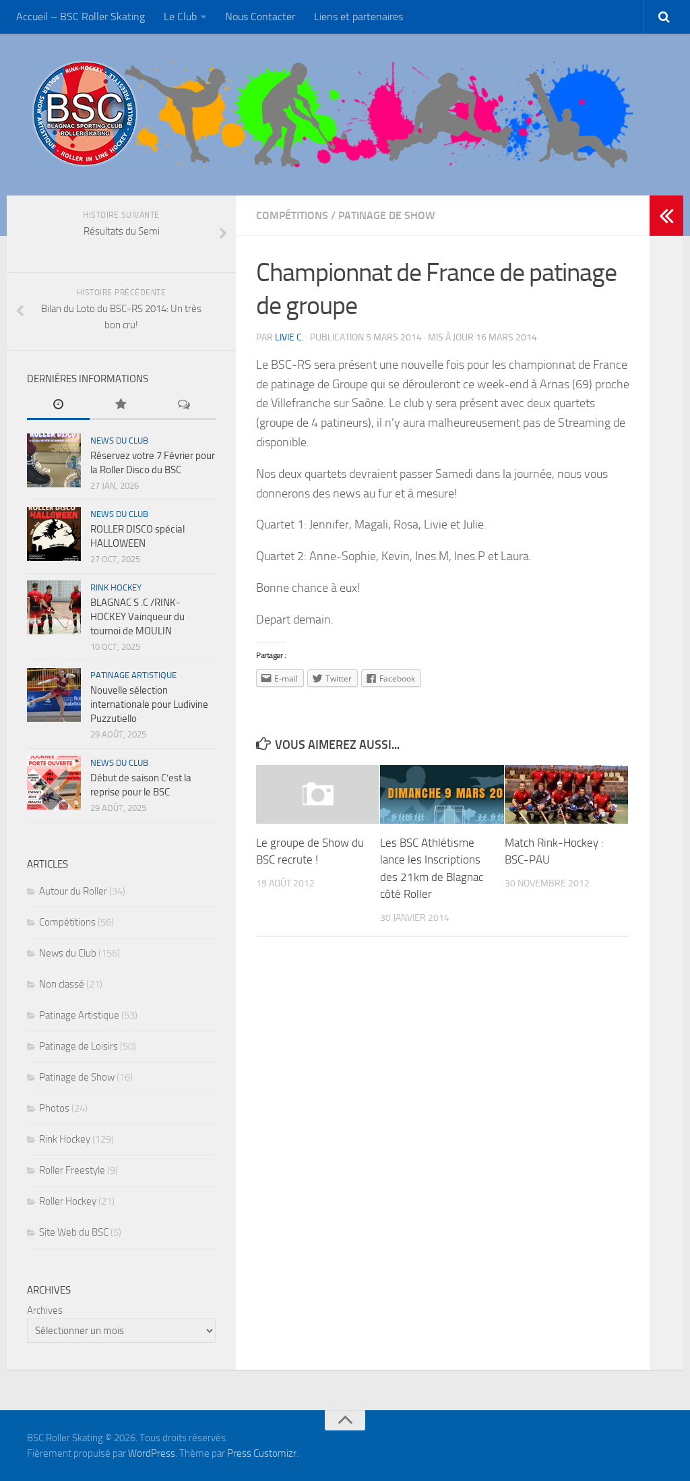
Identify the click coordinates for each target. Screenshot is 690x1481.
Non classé (61, 984)
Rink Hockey (116, 587)
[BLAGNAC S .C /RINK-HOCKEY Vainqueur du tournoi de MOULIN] (54, 607)
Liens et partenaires (358, 16)
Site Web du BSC (73, 1232)
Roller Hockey (67, 1201)
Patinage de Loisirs (78, 1046)
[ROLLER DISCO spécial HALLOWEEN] (54, 534)
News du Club (119, 440)
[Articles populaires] (121, 405)
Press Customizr (261, 1453)
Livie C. (289, 337)
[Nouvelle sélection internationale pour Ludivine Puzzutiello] (54, 695)
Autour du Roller (73, 891)
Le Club (180, 16)
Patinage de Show (386, 215)
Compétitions (292, 215)
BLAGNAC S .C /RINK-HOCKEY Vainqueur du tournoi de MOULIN (137, 617)
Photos (54, 1108)
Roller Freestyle (72, 1170)
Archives (45, 1310)
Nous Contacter (260, 16)
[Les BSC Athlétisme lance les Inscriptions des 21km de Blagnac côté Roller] (441, 794)
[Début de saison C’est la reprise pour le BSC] (54, 783)
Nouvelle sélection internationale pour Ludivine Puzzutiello (149, 704)
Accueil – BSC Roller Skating (80, 16)
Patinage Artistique (133, 675)
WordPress (151, 1453)
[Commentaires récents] (184, 405)
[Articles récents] (58, 405)
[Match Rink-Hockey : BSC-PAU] (566, 794)
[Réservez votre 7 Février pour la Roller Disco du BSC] (54, 460)
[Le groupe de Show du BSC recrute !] (317, 794)
